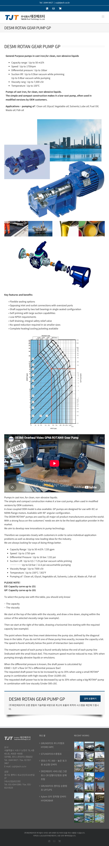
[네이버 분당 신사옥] (89, 797)
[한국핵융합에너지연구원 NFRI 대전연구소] (100, 756)
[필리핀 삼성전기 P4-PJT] (100, 818)
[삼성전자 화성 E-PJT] (89, 767)
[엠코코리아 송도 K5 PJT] (79, 767)
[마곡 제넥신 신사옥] (89, 756)
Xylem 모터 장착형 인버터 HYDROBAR (53, 798)
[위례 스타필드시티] (89, 808)
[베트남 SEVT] (89, 818)
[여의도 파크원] (100, 787)
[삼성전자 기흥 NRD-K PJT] (100, 767)
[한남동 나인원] (100, 797)
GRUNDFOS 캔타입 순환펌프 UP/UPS (54, 787)
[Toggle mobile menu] (103, 16)
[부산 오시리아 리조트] (89, 777)
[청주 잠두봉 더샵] (89, 787)
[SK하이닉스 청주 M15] (79, 818)
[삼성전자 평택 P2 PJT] (100, 808)
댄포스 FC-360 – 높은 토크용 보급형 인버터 (54, 762)
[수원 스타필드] (79, 777)
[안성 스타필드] (79, 808)
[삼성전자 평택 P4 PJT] (79, 746)
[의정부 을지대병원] (79, 797)
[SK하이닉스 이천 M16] (79, 787)
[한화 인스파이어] (100, 777)
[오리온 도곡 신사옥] (79, 756)
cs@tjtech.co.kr (62, 2)
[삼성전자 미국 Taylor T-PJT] (89, 746)
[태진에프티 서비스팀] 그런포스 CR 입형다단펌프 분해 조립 (54, 775)
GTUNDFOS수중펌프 (51, 753)
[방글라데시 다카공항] (100, 746)
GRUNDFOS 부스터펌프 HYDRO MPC (52, 745)
